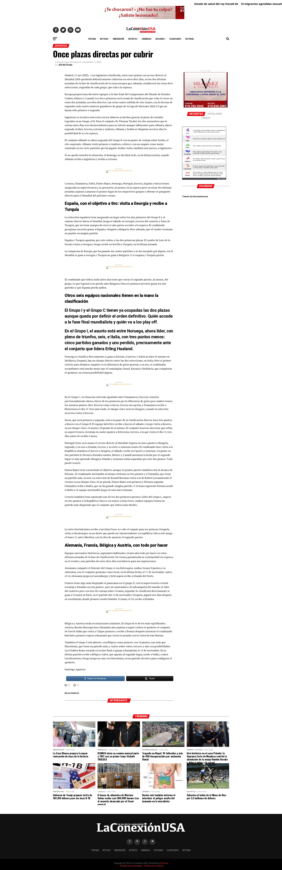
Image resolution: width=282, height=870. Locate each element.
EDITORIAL (189, 38)
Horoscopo (221, 179)
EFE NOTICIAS (65, 65)
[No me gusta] (74, 685)
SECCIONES (159, 38)
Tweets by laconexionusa (195, 196)
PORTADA (92, 38)
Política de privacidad (131, 865)
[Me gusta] (66, 685)
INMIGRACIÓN (118, 38)
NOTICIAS (104, 38)
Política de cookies (154, 865)
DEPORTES (132, 38)
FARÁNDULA (146, 38)
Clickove (164, 863)
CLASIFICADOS (175, 38)
